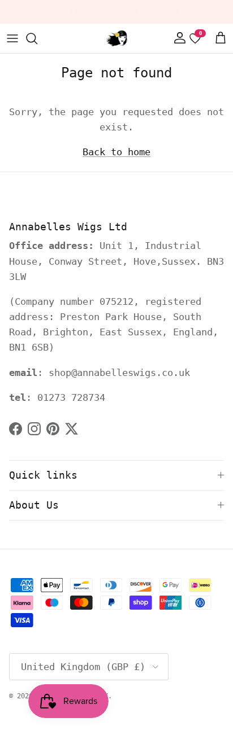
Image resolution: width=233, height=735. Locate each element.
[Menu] (12, 38)
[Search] (37, 38)
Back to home (116, 152)
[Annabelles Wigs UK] (116, 38)
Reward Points (150, 16)
